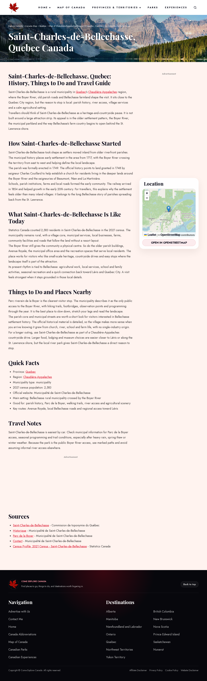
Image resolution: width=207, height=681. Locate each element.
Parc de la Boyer (23, 536)
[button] (169, 209)
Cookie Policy (171, 670)
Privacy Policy (156, 670)
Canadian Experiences (22, 657)
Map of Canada (71, 7)
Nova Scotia (161, 627)
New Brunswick (162, 619)
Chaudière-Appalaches (102, 92)
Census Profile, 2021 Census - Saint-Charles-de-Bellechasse (50, 546)
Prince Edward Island (166, 634)
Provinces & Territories (116, 7)
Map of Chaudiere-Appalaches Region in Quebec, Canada (75, 26)
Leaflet (151, 235)
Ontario (111, 634)
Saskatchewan (161, 642)
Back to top (189, 584)
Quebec (43, 26)
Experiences (176, 7)
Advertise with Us (19, 611)
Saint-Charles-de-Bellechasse (31, 525)
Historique (19, 531)
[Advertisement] (70, 481)
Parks (153, 7)
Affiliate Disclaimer (138, 670)
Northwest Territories (119, 649)
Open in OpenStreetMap (169, 243)
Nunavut (158, 649)
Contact (17, 541)
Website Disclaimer (190, 670)
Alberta (110, 611)
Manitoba (112, 619)
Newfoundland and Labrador (124, 627)
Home (44, 7)
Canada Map (31, 26)
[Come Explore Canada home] (13, 7)
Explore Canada (15, 26)
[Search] (195, 7)
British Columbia (163, 611)
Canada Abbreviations (22, 634)
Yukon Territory (115, 657)
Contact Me (15, 619)
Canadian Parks (17, 649)
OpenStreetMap (170, 235)
